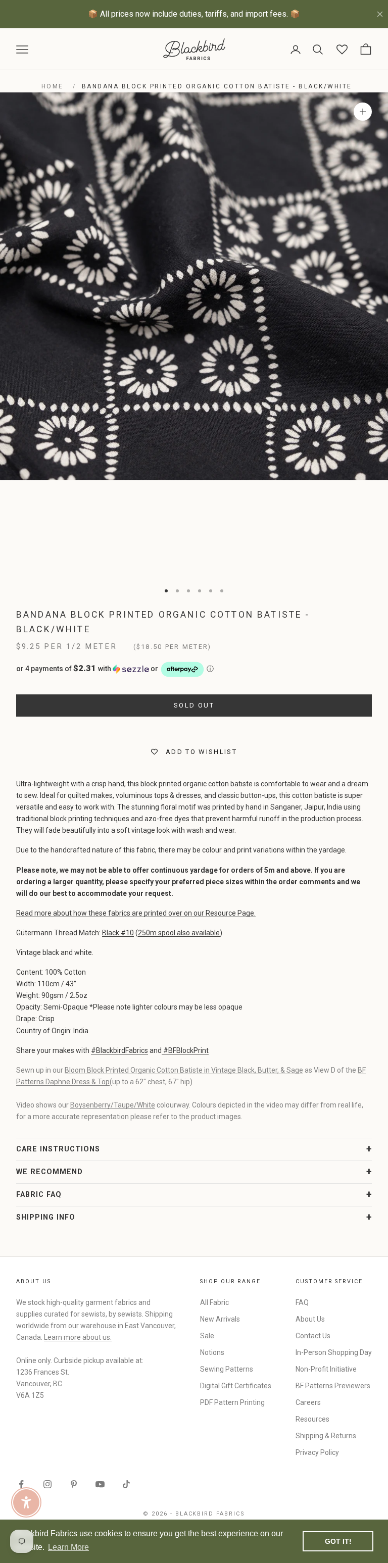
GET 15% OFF (286, 860)
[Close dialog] (366, 666)
